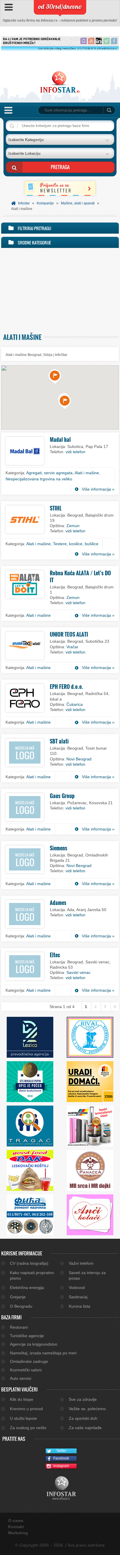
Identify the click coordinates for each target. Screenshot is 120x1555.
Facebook (61, 1458)
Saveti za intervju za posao (87, 1275)
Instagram (61, 1466)
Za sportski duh (83, 1418)
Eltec (55, 955)
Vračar (72, 646)
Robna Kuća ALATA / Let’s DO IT (80, 576)
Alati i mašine (87, 472)
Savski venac (78, 972)
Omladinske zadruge (29, 1361)
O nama (15, 1520)
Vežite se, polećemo (87, 1408)
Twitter (61, 1451)
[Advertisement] (60, 289)
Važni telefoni (81, 1263)
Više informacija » (98, 489)
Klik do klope (21, 1399)
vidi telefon (75, 451)
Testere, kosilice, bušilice (75, 543)
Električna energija (27, 1287)
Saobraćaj (78, 1297)
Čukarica (74, 704)
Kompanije (45, 203)
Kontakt (16, 1526)
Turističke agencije (27, 1335)
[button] (54, 376)
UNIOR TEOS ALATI (69, 634)
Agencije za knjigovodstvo (33, 1344)
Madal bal (60, 439)
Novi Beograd (78, 759)
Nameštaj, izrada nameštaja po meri (43, 1353)
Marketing (18, 1532)
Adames (58, 902)
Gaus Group (62, 796)
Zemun (73, 525)
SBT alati (59, 741)
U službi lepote (23, 1418)
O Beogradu (21, 1306)
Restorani (19, 1327)
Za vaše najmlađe (85, 1427)
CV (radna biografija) (29, 1263)
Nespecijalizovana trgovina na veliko (39, 479)
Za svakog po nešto (28, 1427)
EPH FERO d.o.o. (66, 686)
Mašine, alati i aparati (78, 203)
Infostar (24, 203)
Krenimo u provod (26, 1408)
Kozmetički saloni (26, 1370)
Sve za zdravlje (83, 1399)
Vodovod (77, 1287)
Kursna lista (79, 1306)
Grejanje (18, 1297)
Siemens (58, 848)
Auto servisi (20, 1378)
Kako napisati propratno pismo (32, 1275)
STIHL (55, 508)
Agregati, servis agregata (49, 472)
